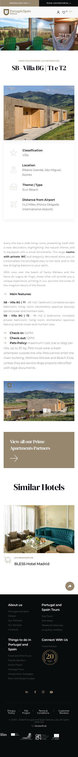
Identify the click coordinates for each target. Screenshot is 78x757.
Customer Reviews (63, 712)
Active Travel (15, 664)
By (39, 726)
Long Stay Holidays (52, 629)
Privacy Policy (11, 712)
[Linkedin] (27, 692)
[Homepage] (24, 12)
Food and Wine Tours (19, 655)
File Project (26, 712)
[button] (58, 12)
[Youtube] (51, 692)
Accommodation (50, 61)
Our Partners (33, 61)
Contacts (13, 629)
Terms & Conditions (43, 712)
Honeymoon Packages (20, 673)
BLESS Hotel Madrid (31, 563)
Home (21, 61)
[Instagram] (43, 692)
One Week (47, 620)
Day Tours (47, 616)
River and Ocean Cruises (21, 678)
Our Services (15, 624)
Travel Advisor (49, 646)
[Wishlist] (63, 12)
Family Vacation (17, 660)
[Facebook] (35, 692)
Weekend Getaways (52, 625)
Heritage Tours (16, 669)
